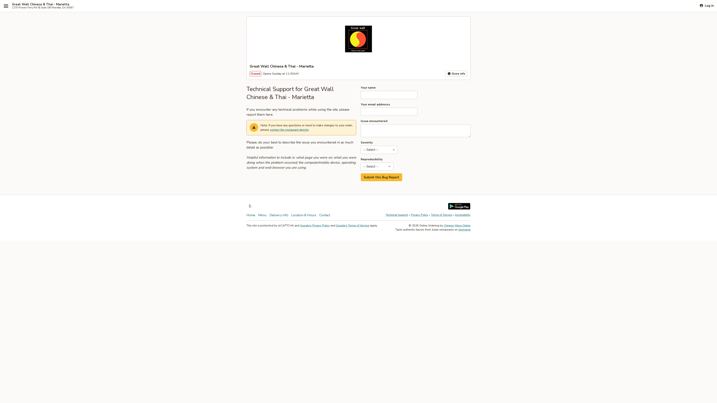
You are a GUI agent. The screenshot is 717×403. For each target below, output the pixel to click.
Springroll (464, 230)
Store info (458, 74)
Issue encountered (374, 121)
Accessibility (463, 215)
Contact (324, 215)
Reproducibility (372, 159)
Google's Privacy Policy (315, 225)
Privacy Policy (419, 215)
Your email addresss (375, 104)
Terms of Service (441, 215)
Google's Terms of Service (352, 225)
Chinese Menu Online (457, 225)
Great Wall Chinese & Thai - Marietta (40, 4)
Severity (367, 142)
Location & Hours (303, 215)
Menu (262, 215)
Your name (368, 88)
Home (250, 215)
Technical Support (397, 215)
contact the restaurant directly (289, 130)
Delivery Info (278, 215)
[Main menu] (6, 6)
